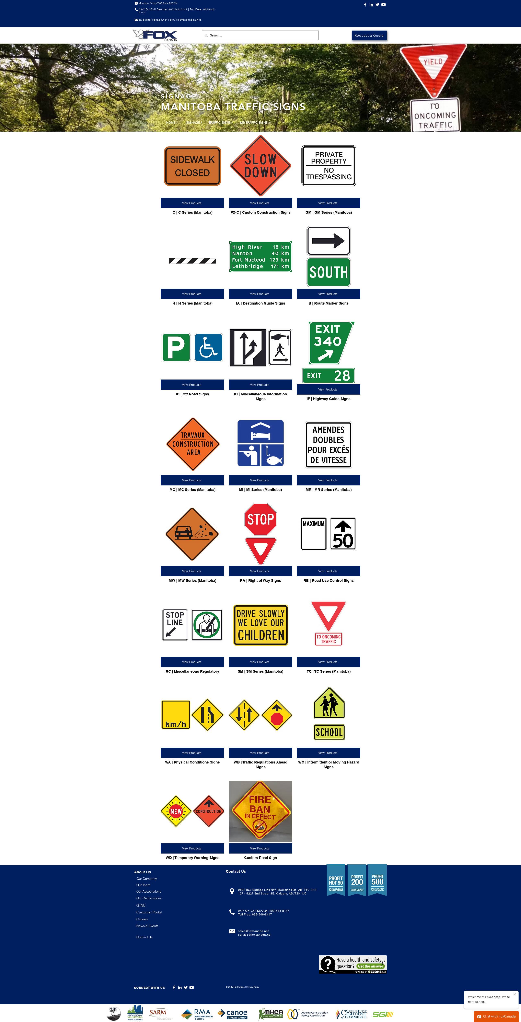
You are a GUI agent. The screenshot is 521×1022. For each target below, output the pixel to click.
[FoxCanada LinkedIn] (371, 4)
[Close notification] (515, 994)
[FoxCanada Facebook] (365, 4)
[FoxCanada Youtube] (191, 987)
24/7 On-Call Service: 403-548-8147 (263, 910)
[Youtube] (383, 4)
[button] (149, 912)
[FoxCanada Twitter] (377, 4)
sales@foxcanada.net (253, 931)
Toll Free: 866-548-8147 (255, 914)
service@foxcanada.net (254, 934)
